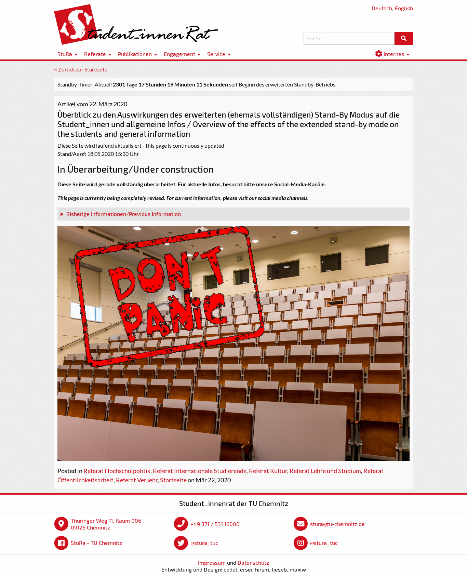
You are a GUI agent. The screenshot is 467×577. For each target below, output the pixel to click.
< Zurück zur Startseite (80, 69)
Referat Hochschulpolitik (116, 470)
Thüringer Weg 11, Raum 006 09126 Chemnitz (106, 524)
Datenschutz (253, 562)
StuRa (64, 54)
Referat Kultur (268, 470)
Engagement (179, 54)
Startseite (173, 480)
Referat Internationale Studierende (199, 470)
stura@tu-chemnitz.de (337, 524)
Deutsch (382, 8)
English (404, 8)
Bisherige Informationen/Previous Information (123, 214)
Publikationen (135, 54)
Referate (95, 54)
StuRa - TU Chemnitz (96, 542)
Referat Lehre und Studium (325, 470)
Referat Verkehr (137, 480)
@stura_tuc (204, 542)
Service (216, 54)
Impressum (212, 562)
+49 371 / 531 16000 (215, 524)
